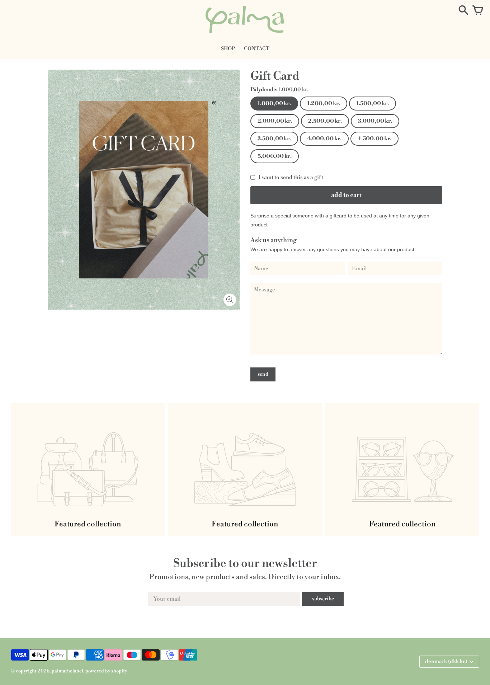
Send (263, 374)
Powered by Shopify (106, 671)
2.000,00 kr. (275, 121)
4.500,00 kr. (374, 138)
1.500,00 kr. (372, 103)
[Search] (463, 10)
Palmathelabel (67, 671)
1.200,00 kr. (323, 103)
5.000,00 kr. (275, 156)
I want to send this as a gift (291, 177)
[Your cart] (477, 10)
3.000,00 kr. (375, 121)
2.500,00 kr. (325, 121)
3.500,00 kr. (274, 138)
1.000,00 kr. (274, 103)
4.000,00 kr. (324, 138)
